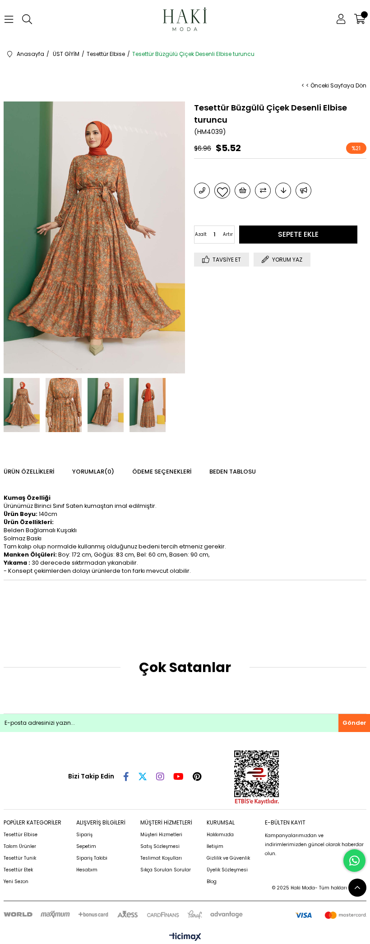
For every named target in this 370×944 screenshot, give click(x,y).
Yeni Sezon (16, 881)
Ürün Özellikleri (29, 471)
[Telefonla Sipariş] (202, 190)
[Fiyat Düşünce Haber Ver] (283, 190)
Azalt (201, 234)
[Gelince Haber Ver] (303, 190)
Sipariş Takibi (91, 858)
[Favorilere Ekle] (222, 190)
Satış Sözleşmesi (160, 846)
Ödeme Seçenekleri (161, 471)
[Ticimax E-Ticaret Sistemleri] (185, 937)
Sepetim (86, 846)
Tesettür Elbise (20, 834)
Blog (212, 881)
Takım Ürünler (20, 846)
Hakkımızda (220, 834)
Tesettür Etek (18, 869)
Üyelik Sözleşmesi (227, 869)
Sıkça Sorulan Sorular (165, 869)
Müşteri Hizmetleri (161, 834)
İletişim (215, 846)
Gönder (354, 722)
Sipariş (84, 834)
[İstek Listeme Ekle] (242, 190)
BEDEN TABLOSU (232, 471)
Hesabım (86, 869)
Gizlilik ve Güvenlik (228, 858)
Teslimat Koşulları (161, 858)
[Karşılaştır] (263, 190)
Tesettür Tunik (20, 858)
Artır (228, 234)
